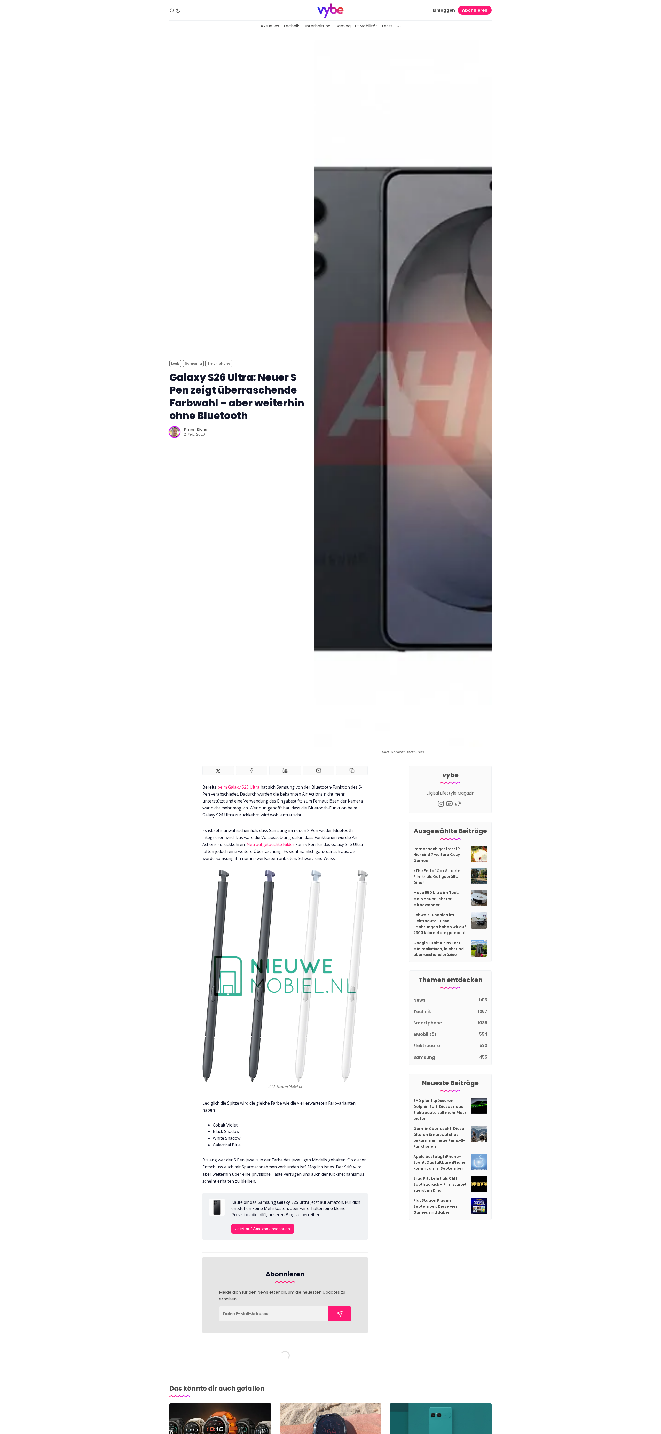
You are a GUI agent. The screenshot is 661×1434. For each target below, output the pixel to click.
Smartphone (218, 363)
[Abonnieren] (339, 1313)
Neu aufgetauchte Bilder (270, 844)
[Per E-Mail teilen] (318, 770)
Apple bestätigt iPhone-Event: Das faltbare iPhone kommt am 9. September (439, 1162)
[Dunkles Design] (177, 10)
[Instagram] (441, 803)
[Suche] (172, 10)
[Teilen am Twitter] (218, 770)
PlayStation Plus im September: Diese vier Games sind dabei (435, 1206)
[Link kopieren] (352, 770)
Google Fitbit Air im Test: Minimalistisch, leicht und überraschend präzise (438, 948)
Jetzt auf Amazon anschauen (262, 1228)
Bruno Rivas (195, 430)
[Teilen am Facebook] (251, 770)
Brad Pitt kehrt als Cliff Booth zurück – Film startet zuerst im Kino (440, 1184)
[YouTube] (449, 803)
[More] (399, 26)
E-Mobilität (366, 26)
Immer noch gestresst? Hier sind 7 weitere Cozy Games (436, 854)
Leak (175, 363)
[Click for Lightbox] (285, 976)
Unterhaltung (316, 26)
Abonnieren (474, 10)
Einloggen (444, 10)
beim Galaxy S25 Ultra (238, 787)
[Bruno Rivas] (174, 432)
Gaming (343, 26)
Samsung (193, 363)
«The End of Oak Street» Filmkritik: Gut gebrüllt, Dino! (436, 876)
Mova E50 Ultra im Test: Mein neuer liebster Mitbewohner (436, 898)
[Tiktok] (458, 803)
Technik (291, 26)
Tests (386, 26)
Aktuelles (270, 26)
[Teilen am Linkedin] (285, 770)
